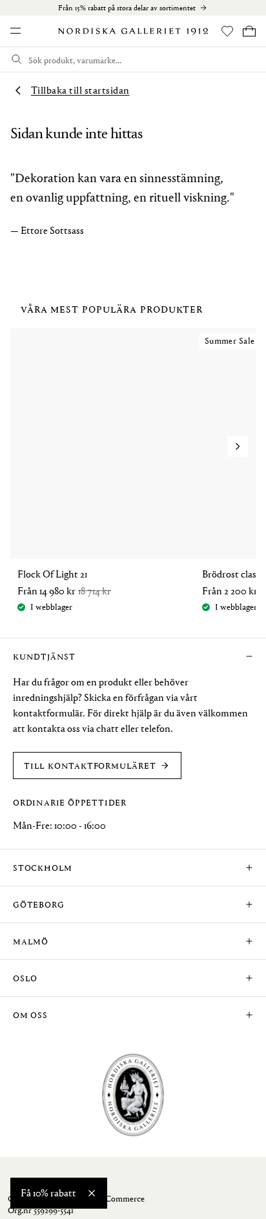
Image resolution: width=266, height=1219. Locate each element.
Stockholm (42, 867)
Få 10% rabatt (48, 1193)
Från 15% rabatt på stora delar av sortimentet (127, 7)
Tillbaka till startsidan (80, 90)
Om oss (30, 1014)
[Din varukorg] (249, 31)
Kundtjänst (44, 656)
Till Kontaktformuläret (90, 765)
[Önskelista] (227, 31)
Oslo (25, 978)
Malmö (30, 941)
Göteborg (38, 904)
